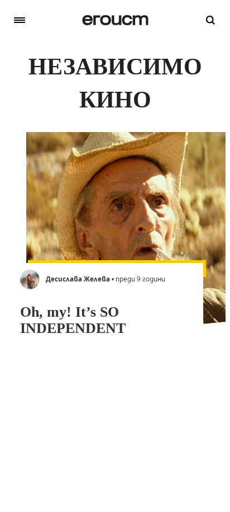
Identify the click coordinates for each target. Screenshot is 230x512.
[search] (210, 20)
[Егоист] (115, 20)
